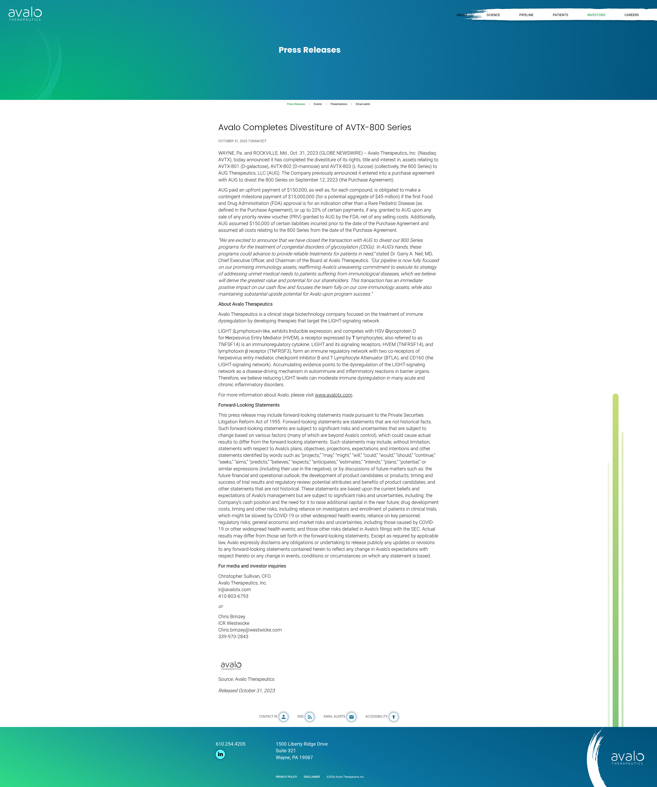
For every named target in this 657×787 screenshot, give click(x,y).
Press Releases (296, 104)
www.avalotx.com (333, 395)
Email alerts (363, 104)
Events (318, 104)
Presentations (339, 104)
